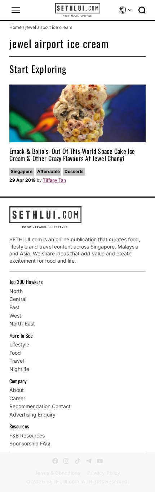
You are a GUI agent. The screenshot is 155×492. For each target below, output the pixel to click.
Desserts (74, 171)
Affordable (48, 171)
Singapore (21, 171)
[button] (15, 10)
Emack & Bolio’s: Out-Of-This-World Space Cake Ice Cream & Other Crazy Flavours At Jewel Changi (72, 154)
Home (15, 27)
